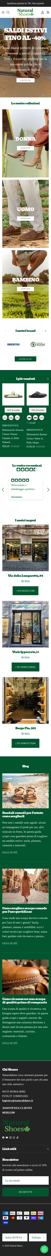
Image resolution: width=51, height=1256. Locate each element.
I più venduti (25, 379)
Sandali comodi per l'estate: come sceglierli (22, 815)
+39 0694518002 (25, 667)
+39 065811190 (25, 590)
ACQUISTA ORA (25, 80)
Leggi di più (9, 852)
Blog (25, 766)
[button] (4, 490)
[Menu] (3, 12)
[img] (27, 469)
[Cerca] (9, 12)
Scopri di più (25, 359)
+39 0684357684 (25, 743)
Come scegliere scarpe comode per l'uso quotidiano (24, 910)
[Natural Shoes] (25, 12)
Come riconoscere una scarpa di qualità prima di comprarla (24, 1001)
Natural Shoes (16, 1245)
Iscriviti (25, 1192)
